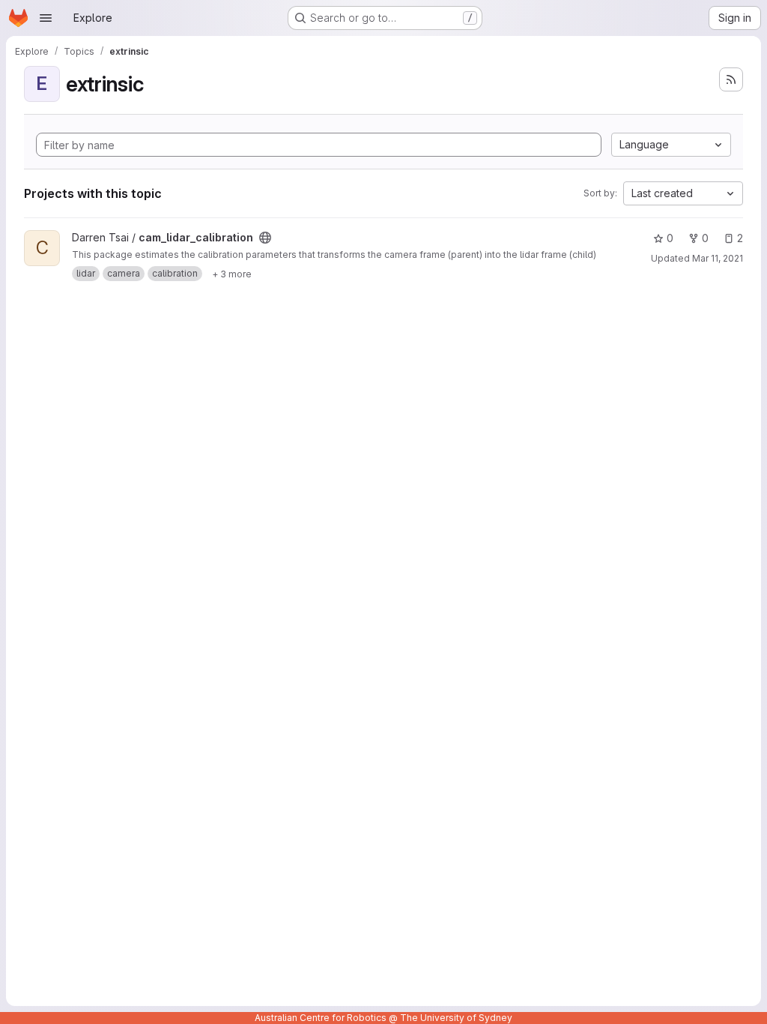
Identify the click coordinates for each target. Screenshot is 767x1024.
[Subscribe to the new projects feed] (731, 79)
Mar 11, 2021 (717, 258)
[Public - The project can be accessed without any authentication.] (265, 238)
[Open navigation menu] (46, 18)
